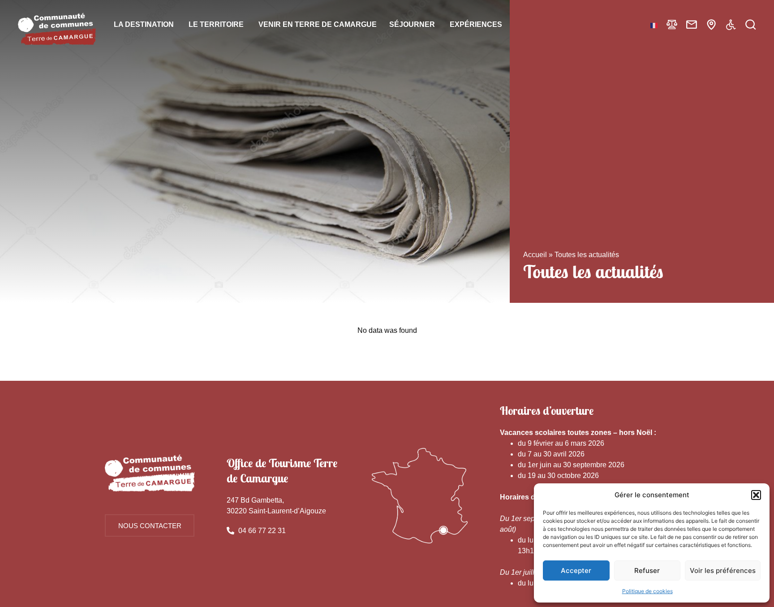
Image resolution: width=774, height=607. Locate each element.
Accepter (576, 570)
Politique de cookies (647, 591)
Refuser (647, 570)
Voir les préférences (723, 570)
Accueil (535, 254)
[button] (756, 495)
